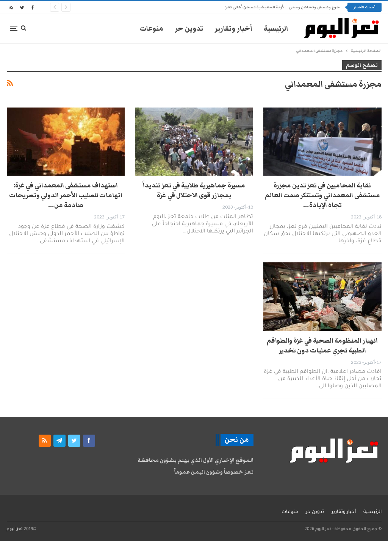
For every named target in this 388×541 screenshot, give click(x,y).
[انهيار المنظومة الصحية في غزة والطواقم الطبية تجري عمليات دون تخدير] (322, 296)
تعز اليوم (15, 529)
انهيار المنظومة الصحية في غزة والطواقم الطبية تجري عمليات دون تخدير (322, 345)
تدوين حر (189, 28)
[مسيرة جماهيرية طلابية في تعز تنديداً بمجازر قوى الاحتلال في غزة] (194, 142)
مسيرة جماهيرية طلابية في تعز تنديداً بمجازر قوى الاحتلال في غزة (194, 190)
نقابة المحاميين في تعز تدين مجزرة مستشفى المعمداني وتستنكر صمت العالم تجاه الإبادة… (322, 195)
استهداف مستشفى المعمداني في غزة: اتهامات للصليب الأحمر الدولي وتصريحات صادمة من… (65, 195)
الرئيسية (276, 28)
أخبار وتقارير (233, 28)
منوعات (151, 28)
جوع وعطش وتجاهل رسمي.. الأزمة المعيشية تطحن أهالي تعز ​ (282, 7)
